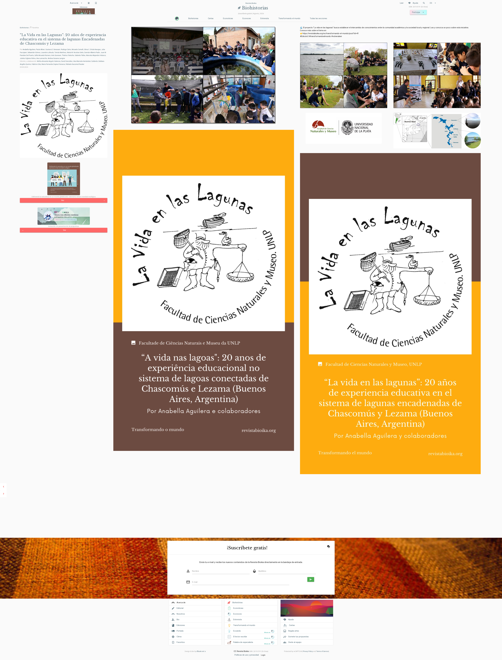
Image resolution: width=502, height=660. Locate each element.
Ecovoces (247, 18)
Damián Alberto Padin (92, 52)
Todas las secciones (318, 18)
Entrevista (264, 18)
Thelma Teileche (68, 55)
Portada (180, 631)
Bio (178, 619)
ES (433, 3)
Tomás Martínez (60, 52)
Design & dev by (194, 651)
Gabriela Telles (80, 55)
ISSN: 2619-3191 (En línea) (418, 7)
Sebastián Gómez (34, 52)
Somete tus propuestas (298, 636)
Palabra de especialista (243, 642)
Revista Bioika (251, 3)
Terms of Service (322, 651)
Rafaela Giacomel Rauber (75, 64)
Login (263, 655)
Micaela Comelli (77, 49)
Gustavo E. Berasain (52, 49)
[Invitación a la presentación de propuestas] (63, 216)
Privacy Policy (308, 651)
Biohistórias (237, 602)
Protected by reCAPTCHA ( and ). (306, 651)
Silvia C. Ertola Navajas (92, 49)
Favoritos (181, 642)
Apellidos (262, 571)
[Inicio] (177, 18)
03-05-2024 (24, 67)
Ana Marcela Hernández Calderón (85, 61)
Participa (418, 12)
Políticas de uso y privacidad (247, 655)
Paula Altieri (40, 49)
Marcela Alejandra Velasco (96, 55)
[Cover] (306, 609)
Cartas (210, 18)
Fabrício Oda (36, 64)
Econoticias (228, 18)
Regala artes (293, 631)
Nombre (195, 571)
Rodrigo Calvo (66, 49)
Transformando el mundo (289, 18)
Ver (83, 200)
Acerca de (76, 3)
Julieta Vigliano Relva (28, 58)
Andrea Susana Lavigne (56, 58)
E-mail (194, 582)
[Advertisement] (251, 517)
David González (67, 61)
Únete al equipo (294, 642)
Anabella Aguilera (29, 49)
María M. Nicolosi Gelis (75, 52)
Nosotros (181, 614)
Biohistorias (193, 18)
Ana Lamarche (41, 58)
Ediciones (181, 625)
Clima (179, 636)
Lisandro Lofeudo (47, 52)
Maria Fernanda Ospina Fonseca (53, 64)
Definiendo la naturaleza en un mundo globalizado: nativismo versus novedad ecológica (64, 197)
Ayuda (413, 3)
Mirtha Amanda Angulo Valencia (48, 61)
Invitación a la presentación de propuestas (63, 226)
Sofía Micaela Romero (42, 55)
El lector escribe (240, 636)
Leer (402, 3)
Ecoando (237, 631)
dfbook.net (200, 651)
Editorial (180, 608)
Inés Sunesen (56, 55)
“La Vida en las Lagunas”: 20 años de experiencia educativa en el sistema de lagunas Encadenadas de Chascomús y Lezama (63, 39)
